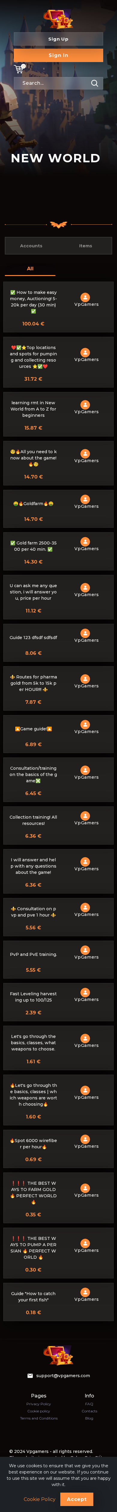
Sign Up (58, 39)
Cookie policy (38, 1411)
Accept (77, 1499)
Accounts (31, 246)
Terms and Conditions (39, 1418)
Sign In (58, 55)
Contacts (89, 1411)
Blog (89, 1418)
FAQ (89, 1404)
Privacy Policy (38, 1404)
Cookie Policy (40, 1499)
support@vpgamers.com (63, 1375)
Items (85, 246)
